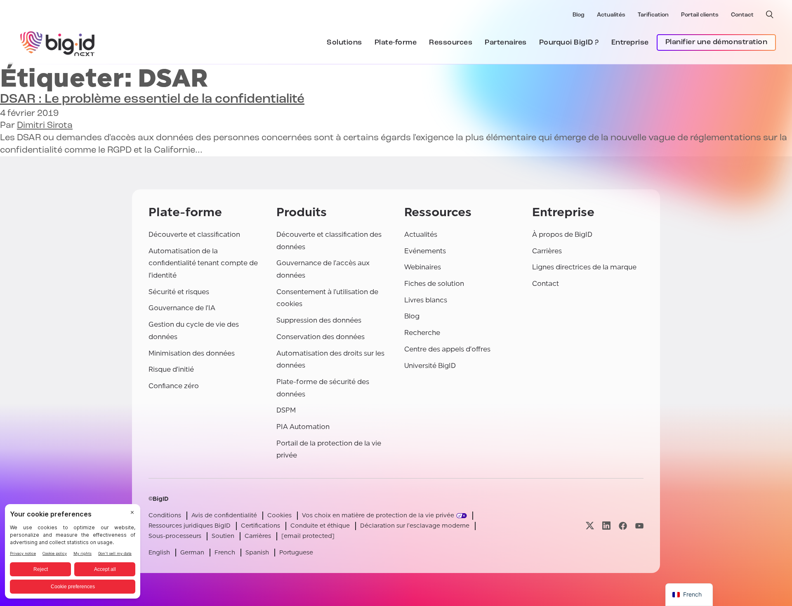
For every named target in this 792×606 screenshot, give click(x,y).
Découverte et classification (194, 234)
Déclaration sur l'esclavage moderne (414, 525)
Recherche (422, 333)
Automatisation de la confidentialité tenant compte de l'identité (203, 263)
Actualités (611, 15)
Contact (742, 15)
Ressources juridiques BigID (189, 525)
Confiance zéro (173, 386)
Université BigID (430, 366)
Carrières (547, 251)
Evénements (425, 251)
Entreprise (630, 43)
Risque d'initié (171, 369)
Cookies (279, 515)
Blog (579, 15)
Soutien (223, 536)
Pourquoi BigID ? (569, 43)
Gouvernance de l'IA (181, 308)
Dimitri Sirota (45, 125)
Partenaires (506, 43)
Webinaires (422, 267)
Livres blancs (425, 300)
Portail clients (700, 15)
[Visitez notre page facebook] (623, 526)
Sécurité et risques (178, 292)
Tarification (653, 15)
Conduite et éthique (320, 525)
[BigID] (57, 42)
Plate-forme (396, 43)
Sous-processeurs (174, 536)
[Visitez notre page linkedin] (606, 526)
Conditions (164, 515)
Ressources (450, 43)
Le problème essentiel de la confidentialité (152, 99)
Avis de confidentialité (224, 515)
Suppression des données (318, 320)
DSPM (286, 410)
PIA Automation (303, 427)
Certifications (260, 525)
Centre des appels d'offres (447, 349)
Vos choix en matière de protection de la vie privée (378, 515)
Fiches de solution (434, 284)
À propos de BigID (562, 234)
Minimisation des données (191, 353)
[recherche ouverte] (769, 14)
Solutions (344, 43)
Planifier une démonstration (716, 42)
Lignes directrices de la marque (584, 267)
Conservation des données (320, 337)
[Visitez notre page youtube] (639, 526)
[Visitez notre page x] (590, 526)
